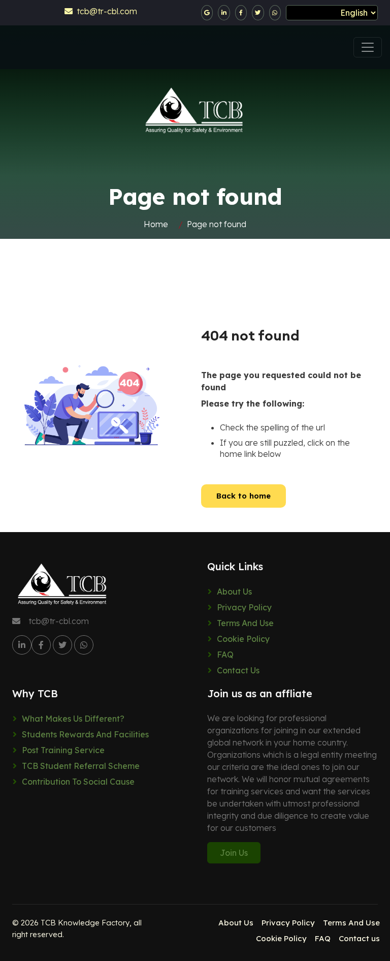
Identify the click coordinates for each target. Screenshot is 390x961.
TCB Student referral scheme (81, 766)
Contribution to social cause (78, 782)
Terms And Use (245, 623)
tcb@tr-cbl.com (105, 11)
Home (156, 224)
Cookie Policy (243, 639)
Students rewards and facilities (85, 734)
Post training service (63, 750)
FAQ (225, 654)
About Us (234, 591)
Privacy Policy (244, 607)
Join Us (234, 853)
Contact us (238, 670)
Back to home (243, 496)
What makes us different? (73, 719)
